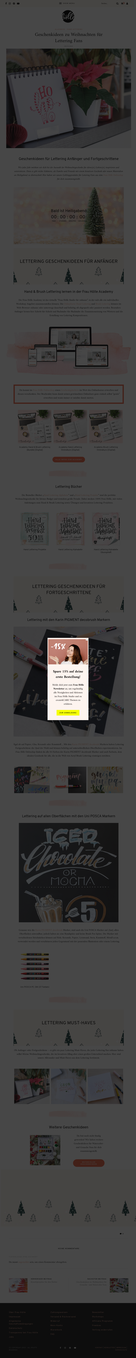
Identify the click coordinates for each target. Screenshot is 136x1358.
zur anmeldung (68, 713)
